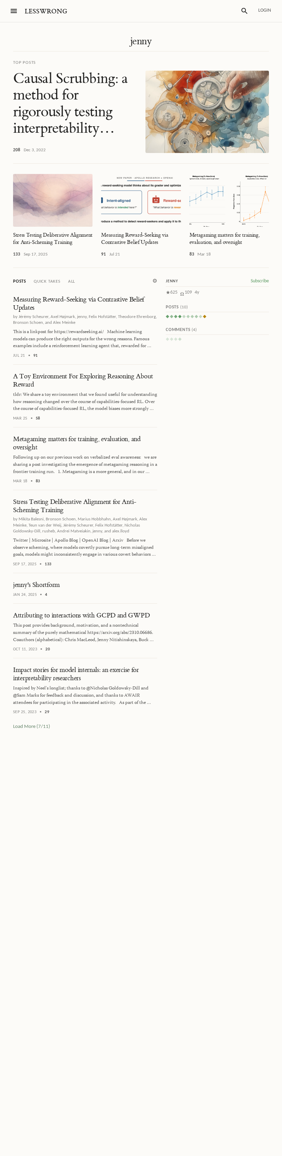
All (71, 281)
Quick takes (47, 281)
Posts (19, 281)
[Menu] (14, 11)
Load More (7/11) (31, 726)
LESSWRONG (46, 11)
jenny (141, 41)
